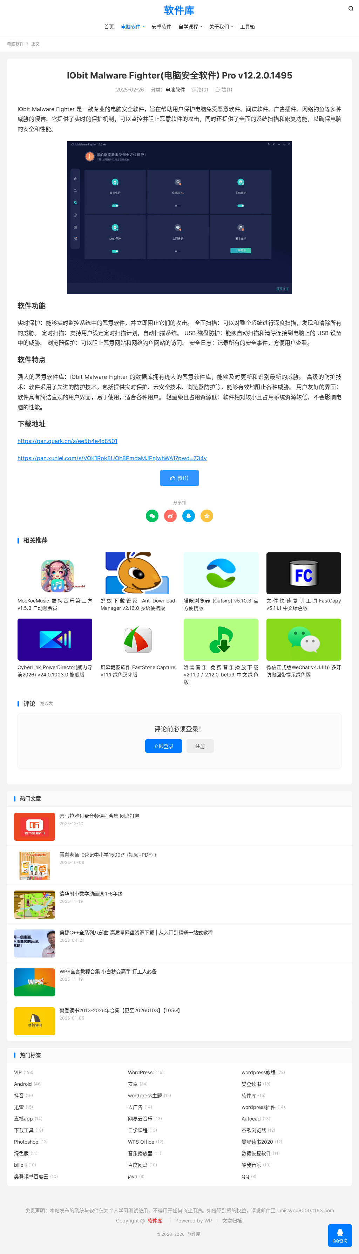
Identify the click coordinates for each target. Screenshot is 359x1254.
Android (28, 1084)
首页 (109, 26)
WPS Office (145, 1142)
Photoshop (31, 1142)
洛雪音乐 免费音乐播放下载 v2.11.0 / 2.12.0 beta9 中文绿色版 (221, 674)
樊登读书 (256, 1084)
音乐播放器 (144, 1153)
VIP (23, 1072)
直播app (28, 1119)
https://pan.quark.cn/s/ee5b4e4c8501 (67, 440)
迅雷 (23, 1107)
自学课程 (188, 26)
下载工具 (28, 1130)
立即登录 (164, 746)
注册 (200, 746)
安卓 (138, 1084)
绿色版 (26, 1153)
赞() (223, 90)
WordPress (146, 1072)
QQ (249, 1176)
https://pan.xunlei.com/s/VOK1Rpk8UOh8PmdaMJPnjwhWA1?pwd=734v (112, 458)
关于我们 (219, 26)
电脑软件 (131, 26)
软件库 (179, 10)
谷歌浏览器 (258, 1130)
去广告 (140, 1107)
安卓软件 (161, 26)
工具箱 (247, 26)
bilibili (25, 1165)
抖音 (23, 1095)
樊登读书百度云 (36, 1176)
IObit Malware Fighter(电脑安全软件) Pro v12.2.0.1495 (179, 75)
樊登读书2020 (262, 1142)
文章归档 (232, 1221)
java (136, 1176)
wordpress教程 (263, 1072)
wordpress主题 (149, 1095)
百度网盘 (142, 1165)
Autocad (256, 1119)
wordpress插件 (263, 1107)
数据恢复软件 (261, 1153)
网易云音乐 (145, 1119)
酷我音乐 (256, 1165)
